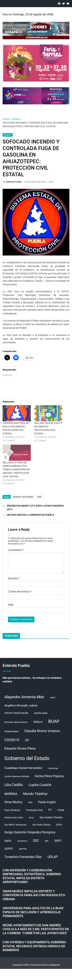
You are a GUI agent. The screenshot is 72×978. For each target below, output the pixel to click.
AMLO (52, 698)
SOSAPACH (22, 841)
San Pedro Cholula (41, 824)
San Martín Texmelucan (15, 825)
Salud (31, 818)
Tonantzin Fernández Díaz (23, 857)
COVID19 (11, 740)
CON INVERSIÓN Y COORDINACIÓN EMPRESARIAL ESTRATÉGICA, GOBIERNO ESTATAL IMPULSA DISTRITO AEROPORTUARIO (32, 876)
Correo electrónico (20, 591)
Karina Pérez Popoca (49, 776)
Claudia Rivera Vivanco (42, 731)
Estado (7, 135)
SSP (47, 841)
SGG (39, 497)
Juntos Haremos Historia (16, 776)
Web (10, 604)
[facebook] (59, 3)
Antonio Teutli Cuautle (16, 713)
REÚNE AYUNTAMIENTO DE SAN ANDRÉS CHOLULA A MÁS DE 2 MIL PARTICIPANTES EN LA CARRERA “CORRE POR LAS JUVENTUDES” (36, 929)
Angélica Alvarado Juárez (21, 705)
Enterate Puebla (13, 181)
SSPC (58, 840)
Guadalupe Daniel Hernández (23, 768)
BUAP (53, 721)
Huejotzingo (53, 768)
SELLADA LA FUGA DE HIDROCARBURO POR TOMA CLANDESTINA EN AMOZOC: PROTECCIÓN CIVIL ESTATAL (16, 469)
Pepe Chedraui (12, 810)
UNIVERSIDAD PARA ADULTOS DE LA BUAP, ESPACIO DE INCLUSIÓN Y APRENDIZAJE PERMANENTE (33, 912)
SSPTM (22, 849)
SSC (36, 841)
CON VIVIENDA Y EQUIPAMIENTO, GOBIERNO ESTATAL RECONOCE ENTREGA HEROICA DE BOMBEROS (34, 946)
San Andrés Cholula (50, 817)
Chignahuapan (11, 731)
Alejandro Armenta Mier (24, 697)
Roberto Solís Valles (13, 817)
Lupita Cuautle (40, 785)
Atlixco (37, 722)
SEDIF (59, 824)
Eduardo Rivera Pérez (20, 748)
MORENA (10, 794)
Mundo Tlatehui (35, 794)
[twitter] (63, 3)
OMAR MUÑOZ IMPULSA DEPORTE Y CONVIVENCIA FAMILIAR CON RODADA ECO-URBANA (34, 895)
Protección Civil (34, 810)
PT (50, 810)
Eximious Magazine (50, 965)
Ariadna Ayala (40, 713)
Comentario (16, 550)
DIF (27, 740)
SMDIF (8, 840)
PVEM (60, 810)
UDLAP (53, 857)
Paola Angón (47, 802)
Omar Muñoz (13, 802)
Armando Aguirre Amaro (16, 722)
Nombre (14, 578)
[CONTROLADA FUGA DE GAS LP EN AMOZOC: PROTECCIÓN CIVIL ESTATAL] (17, 413)
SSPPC (8, 848)
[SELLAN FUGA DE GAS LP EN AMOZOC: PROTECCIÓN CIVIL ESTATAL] (48, 413)
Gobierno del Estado (23, 497)
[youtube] (67, 3)
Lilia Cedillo (13, 785)
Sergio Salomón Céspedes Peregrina (29, 832)
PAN (30, 802)
